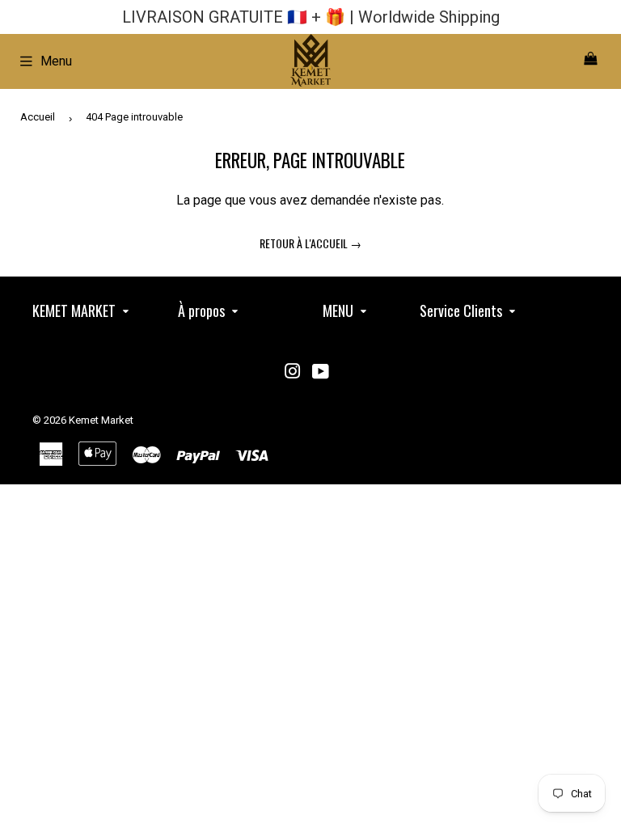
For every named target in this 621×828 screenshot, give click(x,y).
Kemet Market (101, 420)
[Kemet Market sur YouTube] (320, 373)
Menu (56, 61)
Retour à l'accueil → (310, 242)
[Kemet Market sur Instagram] (293, 373)
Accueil (37, 117)
